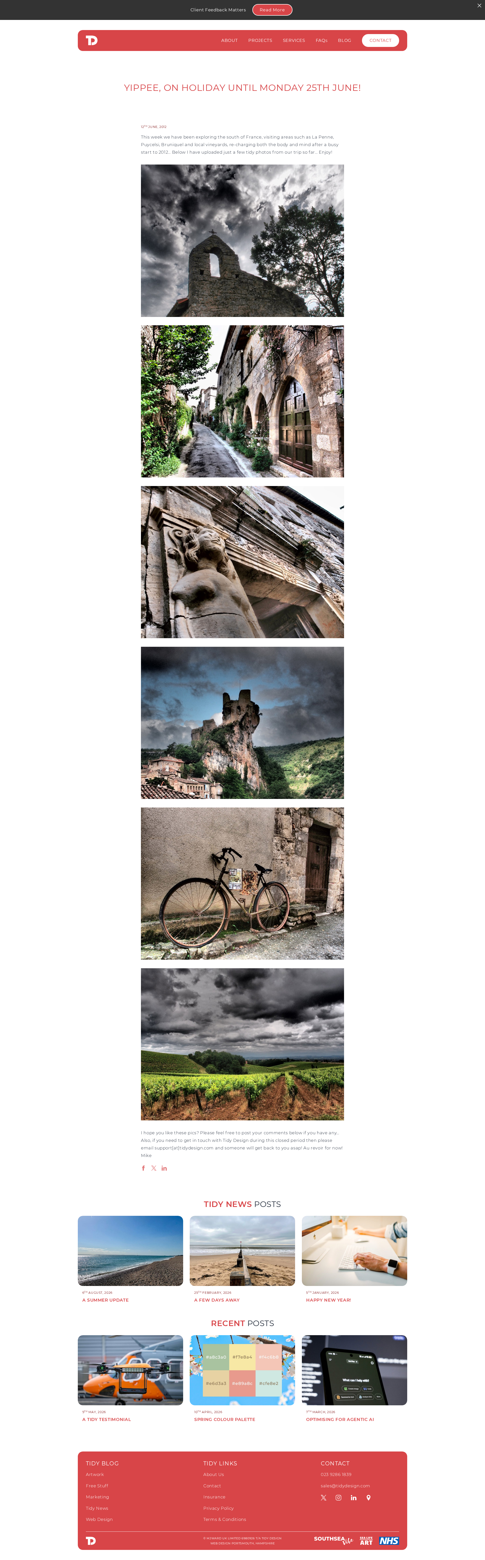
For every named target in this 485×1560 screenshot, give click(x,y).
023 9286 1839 (336, 1474)
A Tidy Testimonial (106, 1419)
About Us (213, 1474)
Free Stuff (97, 1485)
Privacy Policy (218, 1508)
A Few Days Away (217, 1300)
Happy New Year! (328, 1300)
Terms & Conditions (224, 1519)
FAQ (322, 40)
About (229, 40)
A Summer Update (105, 1300)
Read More (272, 9)
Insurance (214, 1496)
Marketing (97, 1496)
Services (294, 40)
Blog (344, 40)
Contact (381, 40)
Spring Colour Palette (224, 1419)
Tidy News (97, 1508)
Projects (260, 40)
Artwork (95, 1474)
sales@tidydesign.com (345, 1485)
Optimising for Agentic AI (340, 1419)
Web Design (99, 1519)
